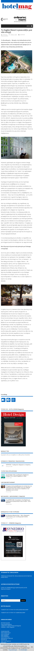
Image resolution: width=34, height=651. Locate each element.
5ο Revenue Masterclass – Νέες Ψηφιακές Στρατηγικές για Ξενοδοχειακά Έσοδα (17, 516)
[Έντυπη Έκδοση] (3, 400)
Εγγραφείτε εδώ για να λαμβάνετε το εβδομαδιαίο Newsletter (15, 455)
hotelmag (5, 34)
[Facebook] (8, 400)
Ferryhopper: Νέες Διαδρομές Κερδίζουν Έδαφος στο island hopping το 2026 (17, 475)
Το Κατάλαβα (23, 650)
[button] (28, 26)
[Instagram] (13, 400)
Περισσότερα (12, 650)
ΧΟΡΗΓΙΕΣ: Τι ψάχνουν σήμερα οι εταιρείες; (18, 464)
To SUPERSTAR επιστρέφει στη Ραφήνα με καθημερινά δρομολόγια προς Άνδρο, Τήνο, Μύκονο (18, 501)
